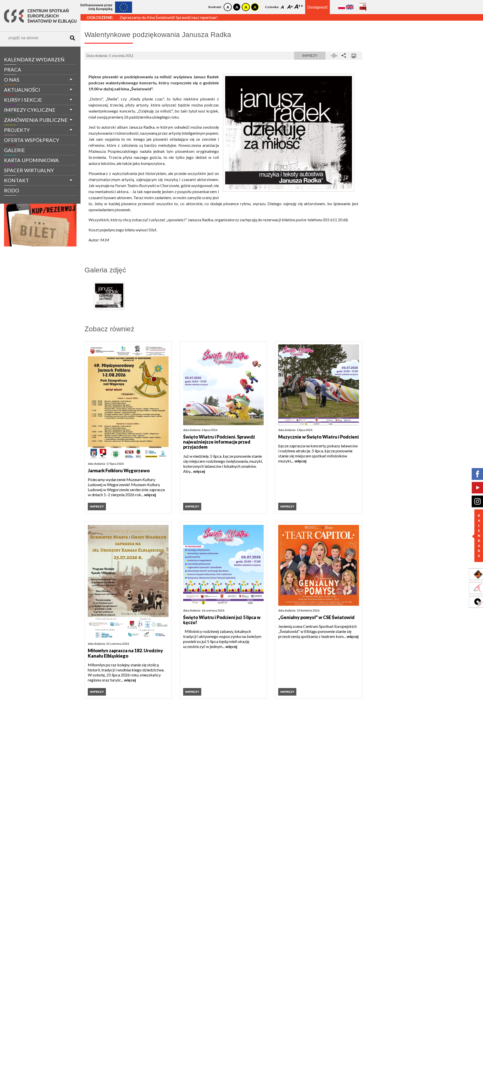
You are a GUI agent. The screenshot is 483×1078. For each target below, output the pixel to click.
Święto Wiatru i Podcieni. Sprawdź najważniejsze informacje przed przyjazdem (219, 442)
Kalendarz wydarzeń (34, 59)
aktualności (22, 90)
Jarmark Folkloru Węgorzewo (119, 470)
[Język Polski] (341, 7)
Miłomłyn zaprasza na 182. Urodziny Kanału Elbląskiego (125, 653)
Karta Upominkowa (31, 160)
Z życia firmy (18, 199)
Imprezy (309, 55)
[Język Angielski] (349, 7)
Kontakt (16, 180)
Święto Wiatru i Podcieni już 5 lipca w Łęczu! (222, 620)
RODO (11, 190)
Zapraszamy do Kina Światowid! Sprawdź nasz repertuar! (168, 17)
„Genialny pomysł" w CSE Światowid (316, 617)
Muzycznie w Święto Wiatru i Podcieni (318, 436)
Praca (12, 69)
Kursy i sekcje (23, 100)
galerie (14, 150)
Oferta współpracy (31, 140)
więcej (150, 494)
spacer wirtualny (29, 170)
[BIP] (362, 5)
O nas (11, 80)
